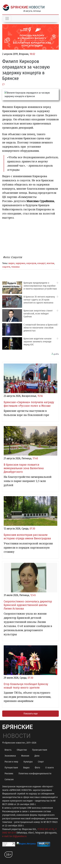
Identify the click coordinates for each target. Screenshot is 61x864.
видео (11, 263)
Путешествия (11, 767)
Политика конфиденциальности (35, 773)
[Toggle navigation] (7, 18)
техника (15, 266)
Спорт (41, 761)
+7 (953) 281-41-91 (45, 829)
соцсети (6, 266)
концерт (41, 263)
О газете (49, 767)
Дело (36, 755)
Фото (37, 767)
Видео (26, 767)
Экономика (10, 755)
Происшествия (39, 749)
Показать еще (31, 713)
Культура (28, 761)
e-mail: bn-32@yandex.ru (14, 836)
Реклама (9, 773)
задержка (20, 263)
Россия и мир (11, 761)
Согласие (9, 779)
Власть (8, 749)
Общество (22, 749)
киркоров (31, 263)
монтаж (50, 263)
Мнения (25, 755)
